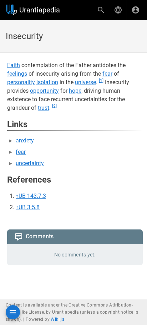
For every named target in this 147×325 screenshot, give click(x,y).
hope (75, 90)
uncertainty (30, 163)
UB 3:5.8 (29, 207)
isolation (47, 82)
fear (107, 73)
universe (85, 82)
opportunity (44, 90)
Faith (13, 65)
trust (43, 107)
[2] (54, 106)
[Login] (135, 9)
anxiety (25, 140)
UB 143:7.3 (32, 196)
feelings (17, 73)
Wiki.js (57, 319)
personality (21, 82)
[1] (101, 80)
